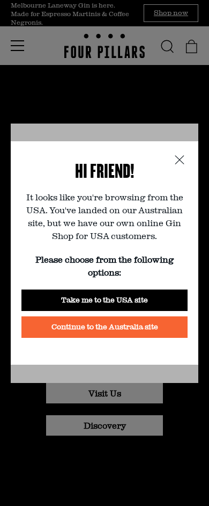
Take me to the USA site (104, 299)
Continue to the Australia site (104, 326)
